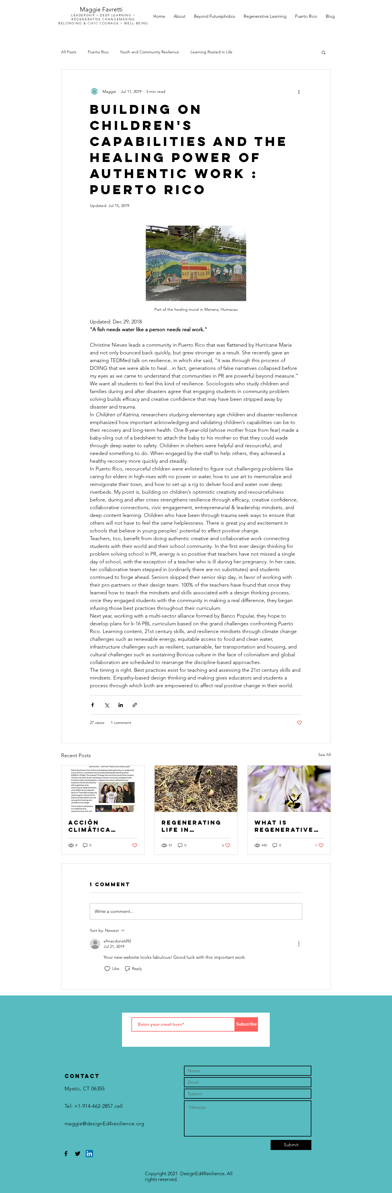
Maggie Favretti (101, 9)
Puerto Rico (98, 51)
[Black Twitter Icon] (77, 1153)
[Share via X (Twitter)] (106, 705)
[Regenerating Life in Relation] (196, 789)
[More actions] (298, 91)
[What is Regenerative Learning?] (289, 789)
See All (324, 754)
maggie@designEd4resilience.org (104, 1123)
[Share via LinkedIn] (120, 705)
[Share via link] (134, 705)
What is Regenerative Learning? (284, 826)
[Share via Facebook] (92, 705)
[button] (323, 52)
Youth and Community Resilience (149, 51)
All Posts (68, 51)
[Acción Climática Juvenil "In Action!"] (102, 789)
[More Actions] (298, 943)
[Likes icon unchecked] (107, 968)
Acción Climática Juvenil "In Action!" (92, 826)
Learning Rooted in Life (211, 51)
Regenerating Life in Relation (192, 826)
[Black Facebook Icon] (65, 1153)
